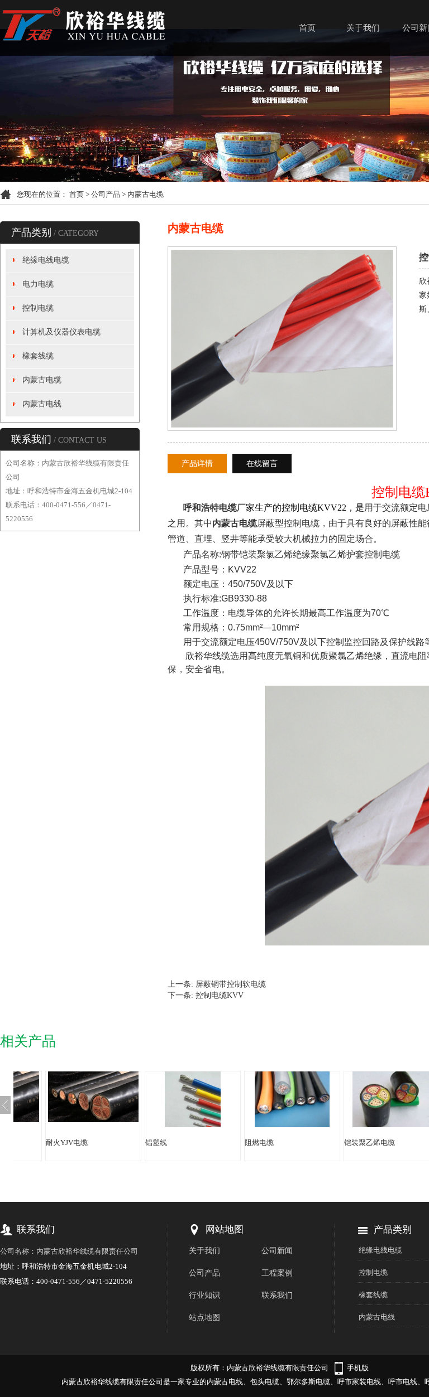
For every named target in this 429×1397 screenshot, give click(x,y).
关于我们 (363, 27)
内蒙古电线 (41, 404)
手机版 (358, 1368)
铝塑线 (156, 1142)
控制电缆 (38, 308)
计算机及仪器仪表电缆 (61, 332)
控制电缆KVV (220, 995)
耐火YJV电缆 (67, 1142)
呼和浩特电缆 (210, 507)
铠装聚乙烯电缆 (369, 1142)
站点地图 (204, 1317)
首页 (307, 27)
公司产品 (105, 194)
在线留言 (262, 463)
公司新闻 (277, 1250)
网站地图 (225, 1229)
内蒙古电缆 (145, 194)
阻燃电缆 (259, 1142)
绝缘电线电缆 (45, 260)
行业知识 (204, 1295)
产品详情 (197, 463)
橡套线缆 (38, 356)
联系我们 (277, 1295)
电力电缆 (38, 284)
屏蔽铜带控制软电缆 (231, 984)
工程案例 (277, 1273)
